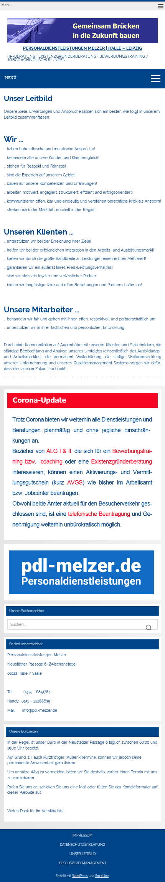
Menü (6, 5)
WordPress (80, 876)
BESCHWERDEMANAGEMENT (82, 863)
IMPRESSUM (82, 835)
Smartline (102, 876)
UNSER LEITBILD (82, 854)
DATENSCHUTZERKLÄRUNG (82, 845)
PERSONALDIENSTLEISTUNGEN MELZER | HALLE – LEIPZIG (82, 48)
